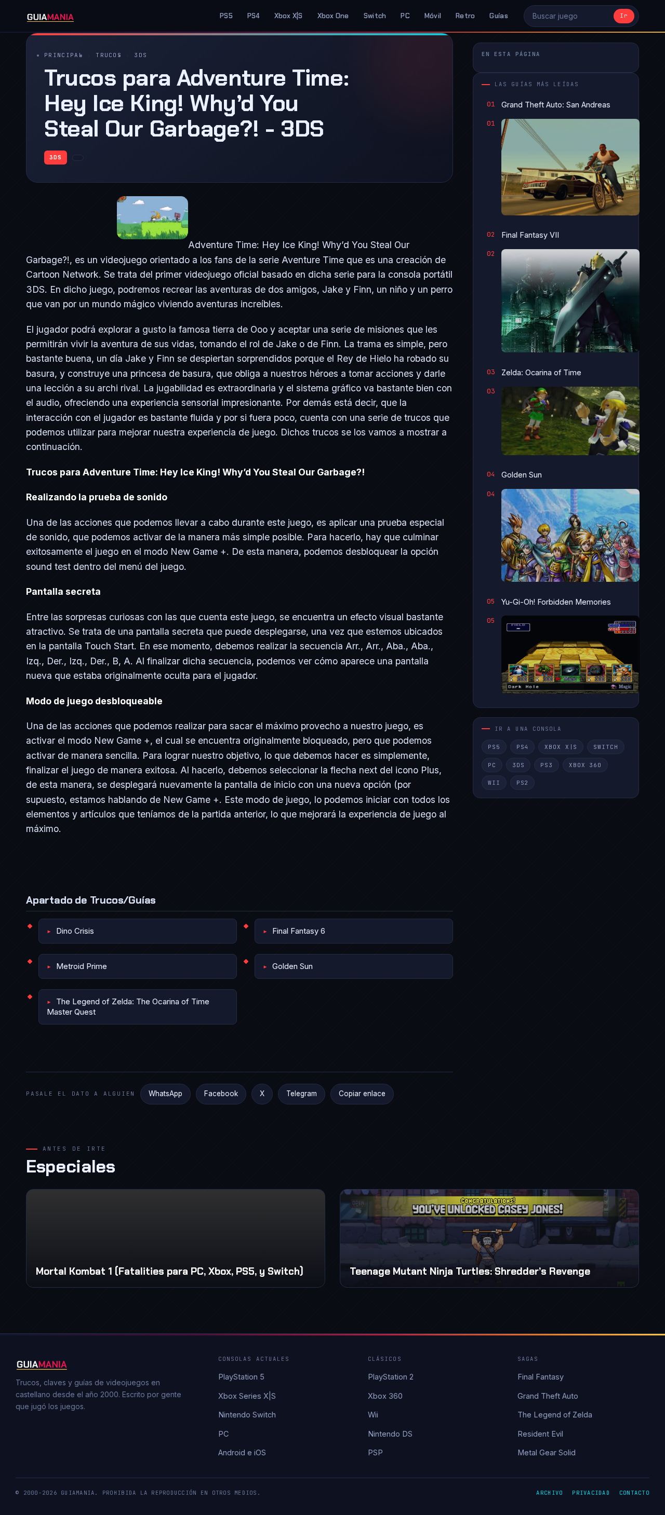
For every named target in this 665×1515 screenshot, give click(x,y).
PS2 (522, 782)
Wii (494, 782)
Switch (375, 15)
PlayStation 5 (241, 1376)
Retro (465, 15)
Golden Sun (292, 966)
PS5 (226, 15)
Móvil (432, 15)
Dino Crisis (75, 931)
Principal (63, 55)
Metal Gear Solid (546, 1452)
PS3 (546, 764)
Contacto (634, 1492)
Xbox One (333, 15)
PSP (375, 1452)
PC (405, 15)
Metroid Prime (81, 966)
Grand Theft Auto (547, 1395)
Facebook (221, 1093)
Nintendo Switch (247, 1414)
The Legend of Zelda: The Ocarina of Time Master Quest (128, 1007)
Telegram (301, 1093)
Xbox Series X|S (247, 1395)
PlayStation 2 (391, 1376)
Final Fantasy (540, 1376)
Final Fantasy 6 (298, 931)
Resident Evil (540, 1433)
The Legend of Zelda (554, 1414)
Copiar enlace (362, 1093)
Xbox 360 (585, 764)
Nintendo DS (390, 1433)
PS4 (253, 15)
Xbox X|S (288, 15)
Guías (498, 15)
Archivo (549, 1492)
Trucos (109, 55)
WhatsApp (165, 1093)
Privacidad (591, 1492)
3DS (140, 55)
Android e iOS (242, 1452)
